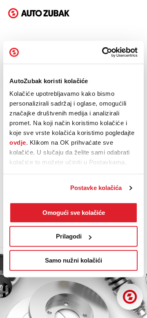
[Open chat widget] (130, 297)
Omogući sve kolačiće (73, 212)
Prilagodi (69, 236)
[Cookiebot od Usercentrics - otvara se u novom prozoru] (104, 52)
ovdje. (18, 142)
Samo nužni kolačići (73, 260)
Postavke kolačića (96, 187)
